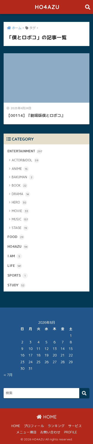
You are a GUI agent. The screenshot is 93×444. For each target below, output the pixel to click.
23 (22, 362)
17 (30, 355)
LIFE (14, 265)
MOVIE (20, 210)
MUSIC (20, 219)
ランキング (56, 425)
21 (62, 355)
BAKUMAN (22, 177)
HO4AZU (47, 6)
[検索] (84, 393)
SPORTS (16, 275)
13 (55, 348)
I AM (13, 255)
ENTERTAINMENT (24, 150)
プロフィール (34, 425)
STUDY (15, 284)
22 (71, 355)
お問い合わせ (50, 432)
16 (22, 355)
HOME (49, 417)
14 (62, 348)
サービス (75, 425)
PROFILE (70, 432)
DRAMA (20, 194)
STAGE (19, 227)
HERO (19, 202)
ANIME (20, 168)
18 (38, 355)
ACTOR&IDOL (25, 160)
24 (30, 362)
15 (71, 348)
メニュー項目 (26, 432)
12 (46, 348)
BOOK (19, 185)
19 (46, 355)
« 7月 (8, 374)
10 (30, 348)
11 (38, 348)
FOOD (15, 236)
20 (55, 355)
